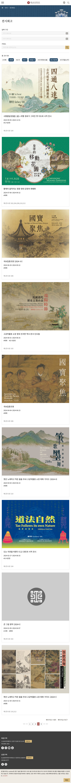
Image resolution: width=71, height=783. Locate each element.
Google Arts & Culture (12, 748)
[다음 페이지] (44, 723)
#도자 (18, 60)
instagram (6, 748)
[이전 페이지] (27, 723)
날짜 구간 (5, 30)
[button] (2, 2)
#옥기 (25, 60)
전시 (6, 8)
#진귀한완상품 (42, 60)
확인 (66, 780)
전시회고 (12, 8)
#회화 (11, 60)
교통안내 (28, 741)
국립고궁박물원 (33, 2)
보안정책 (5, 776)
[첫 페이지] (24, 723)
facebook (2, 748)
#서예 (4, 60)
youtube (9, 748)
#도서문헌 (53, 60)
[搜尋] (68, 3)
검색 (67, 47)
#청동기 (32, 60)
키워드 (4, 44)
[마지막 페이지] (47, 723)
